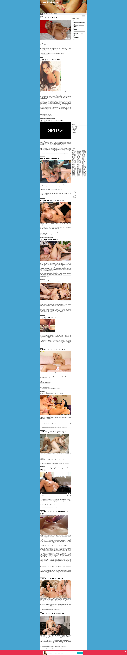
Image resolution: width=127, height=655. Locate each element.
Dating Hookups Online (75, 188)
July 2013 (83, 177)
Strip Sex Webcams (74, 197)
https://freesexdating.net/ (43, 98)
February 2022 (74, 176)
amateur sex (43, 388)
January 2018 (79, 177)
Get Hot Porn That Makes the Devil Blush (51, 120)
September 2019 (79, 162)
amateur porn (43, 54)
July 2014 (83, 168)
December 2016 (79, 183)
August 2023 (73, 163)
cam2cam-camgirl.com (75, 187)
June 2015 (83, 162)
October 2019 (79, 161)
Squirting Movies (47, 609)
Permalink (50, 54)
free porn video (46, 427)
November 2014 (84, 166)
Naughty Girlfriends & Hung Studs (49, 239)
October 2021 (74, 179)
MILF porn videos (44, 275)
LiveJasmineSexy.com (75, 195)
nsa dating (49, 115)
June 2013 (83, 178)
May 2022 (73, 173)
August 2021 (73, 181)
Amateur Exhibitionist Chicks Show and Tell (51, 18)
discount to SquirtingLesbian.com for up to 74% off (49, 499)
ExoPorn (55, 13)
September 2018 (79, 172)
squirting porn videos (65, 275)
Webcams (51, 237)
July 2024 (73, 156)
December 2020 (79, 152)
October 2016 (84, 151)
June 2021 (73, 182)
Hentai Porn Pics (74, 192)
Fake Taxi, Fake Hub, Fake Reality (49, 158)
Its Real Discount (74, 193)
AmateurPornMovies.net (75, 186)
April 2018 (78, 175)
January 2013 (84, 182)
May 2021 (73, 183)
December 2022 (74, 168)
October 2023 (74, 161)
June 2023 (73, 164)
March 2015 (83, 163)
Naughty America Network (56, 275)
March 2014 (83, 170)
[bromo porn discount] (55, 634)
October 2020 (79, 153)
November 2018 (79, 170)
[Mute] (67, 493)
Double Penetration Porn (75, 189)
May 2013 (83, 179)
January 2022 (74, 177)
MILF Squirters (42, 118)
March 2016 (83, 157)
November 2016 (84, 150)
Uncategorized (42, 430)
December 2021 (74, 178)
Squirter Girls (47, 118)
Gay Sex (56, 646)
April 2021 (78, 150)
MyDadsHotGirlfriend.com (49, 275)
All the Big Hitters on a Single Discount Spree (52, 200)
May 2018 (78, 174)
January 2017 (79, 182)
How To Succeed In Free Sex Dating (50, 59)
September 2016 (84, 152)
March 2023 (73, 166)
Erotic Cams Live (74, 190)
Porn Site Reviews (74, 196)
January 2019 (79, 168)
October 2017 (79, 178)
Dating (41, 57)
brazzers (43, 427)
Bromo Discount (47, 646)
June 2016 (83, 155)
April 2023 (73, 165)
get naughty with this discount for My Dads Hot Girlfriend (59, 264)
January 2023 (74, 167)
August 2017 (78, 179)
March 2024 (73, 159)
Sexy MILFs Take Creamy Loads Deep (50, 281)
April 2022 (73, 174)
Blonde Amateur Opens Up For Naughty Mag (52, 349)
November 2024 (74, 155)
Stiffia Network (60, 463)
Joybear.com (53, 463)
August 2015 (83, 160)
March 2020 (78, 159)
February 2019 (79, 167)
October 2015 (84, 159)
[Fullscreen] (69, 493)
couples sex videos (49, 463)
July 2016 (83, 154)
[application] (55, 483)
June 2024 (73, 157)
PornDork (51, 13)
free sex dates (46, 115)
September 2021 (74, 180)
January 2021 (79, 151)
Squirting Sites (52, 118)
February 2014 (84, 171)
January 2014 (84, 172)
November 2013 (84, 174)
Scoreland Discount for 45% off (45, 383)
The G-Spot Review (49, 2)
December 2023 (74, 160)
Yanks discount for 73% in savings (51, 53)
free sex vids (49, 427)
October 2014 (84, 167)
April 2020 (78, 158)
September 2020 (79, 154)
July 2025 (73, 152)
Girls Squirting (43, 609)
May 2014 (83, 169)
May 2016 (83, 156)
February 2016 (84, 158)
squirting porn (51, 609)
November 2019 (79, 160)
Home (42, 13)
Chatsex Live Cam (74, 127)
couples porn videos (44, 463)
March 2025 (73, 153)
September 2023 (74, 162)
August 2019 (78, 163)
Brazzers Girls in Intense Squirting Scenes (51, 393)
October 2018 (79, 171)
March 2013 (83, 180)
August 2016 (83, 153)
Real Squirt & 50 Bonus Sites (48, 317)
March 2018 (78, 176)
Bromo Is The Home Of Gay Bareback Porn (52, 614)
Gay (41, 612)
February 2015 (84, 164)
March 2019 (78, 166)
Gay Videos (58, 646)
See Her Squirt (74, 129)
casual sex (43, 115)
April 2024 (73, 158)
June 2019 (78, 164)
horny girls (46, 388)
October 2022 (74, 169)
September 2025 (74, 151)
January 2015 (84, 165)
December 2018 (79, 169)
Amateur (41, 16)
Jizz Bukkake (73, 194)
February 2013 (84, 181)
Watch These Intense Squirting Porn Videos (52, 578)
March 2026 (73, 150)
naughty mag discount (50, 388)
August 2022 (73, 170)
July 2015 (83, 161)
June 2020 (78, 157)
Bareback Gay (43, 646)
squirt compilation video (58, 427)
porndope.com (53, 427)
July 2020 (78, 156)
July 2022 (73, 171)
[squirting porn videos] (55, 597)
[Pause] (41, 493)
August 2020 (78, 155)
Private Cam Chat (74, 128)
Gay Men (50, 646)
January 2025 (74, 154)
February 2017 (79, 181)
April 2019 (78, 165)
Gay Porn (53, 646)
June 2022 (73, 172)
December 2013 (84, 173)
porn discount (46, 54)
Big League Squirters (75, 126)
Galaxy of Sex (74, 191)
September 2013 (84, 176)
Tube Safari (46, 13)
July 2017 (78, 180)
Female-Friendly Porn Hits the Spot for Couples (53, 432)
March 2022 (73, 175)
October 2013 (84, 175)
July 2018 (78, 173)
